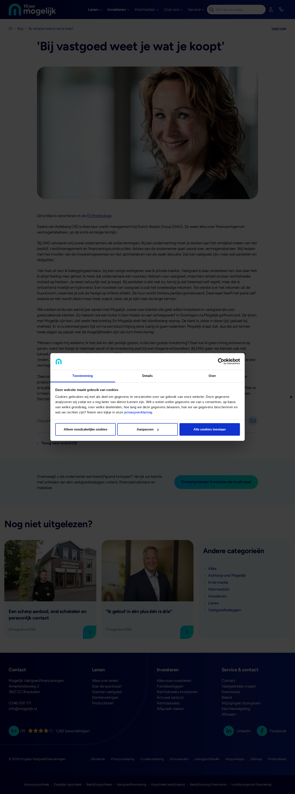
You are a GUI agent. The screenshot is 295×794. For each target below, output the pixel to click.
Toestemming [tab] (82, 376)
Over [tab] (212, 376)
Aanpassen (145, 429)
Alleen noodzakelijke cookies (85, 429)
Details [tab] (147, 376)
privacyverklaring (138, 412)
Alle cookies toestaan (209, 429)
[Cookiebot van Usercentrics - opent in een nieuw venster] (221, 361)
